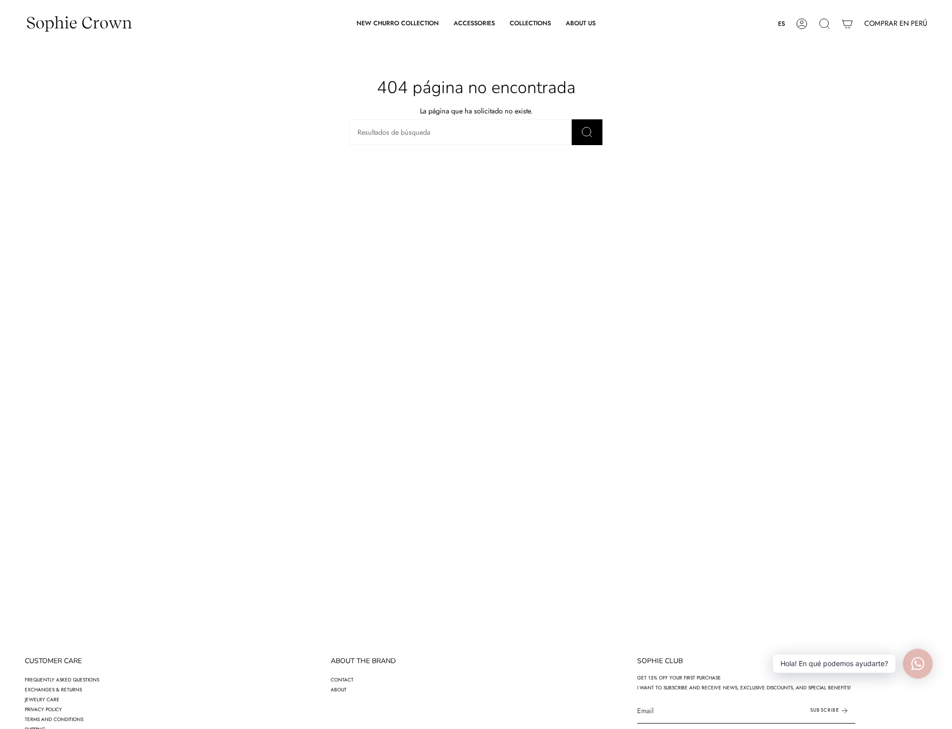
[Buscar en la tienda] (587, 132)
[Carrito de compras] (847, 23)
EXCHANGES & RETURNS (53, 689)
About (339, 689)
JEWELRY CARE (42, 699)
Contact (342, 679)
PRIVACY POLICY (43, 709)
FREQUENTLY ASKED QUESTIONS (62, 679)
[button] (474, 23)
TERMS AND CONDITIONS (54, 719)
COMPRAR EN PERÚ (895, 23)
